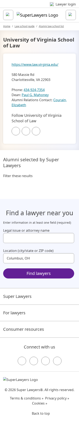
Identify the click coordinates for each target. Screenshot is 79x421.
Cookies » (39, 403)
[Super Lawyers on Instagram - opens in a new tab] (33, 361)
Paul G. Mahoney (35, 95)
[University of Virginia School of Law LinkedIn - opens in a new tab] (36, 131)
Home (6, 26)
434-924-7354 (34, 89)
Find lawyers (39, 273)
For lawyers (14, 313)
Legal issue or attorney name (26, 230)
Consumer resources (23, 329)
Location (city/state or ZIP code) (28, 250)
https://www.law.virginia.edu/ (35, 64)
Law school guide (25, 26)
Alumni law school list (51, 26)
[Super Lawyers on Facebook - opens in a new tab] (22, 361)
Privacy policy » (57, 398)
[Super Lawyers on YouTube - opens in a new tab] (45, 361)
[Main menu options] (8, 15)
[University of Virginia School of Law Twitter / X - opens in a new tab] (26, 131)
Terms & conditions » (26, 398)
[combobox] (38, 238)
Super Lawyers (17, 296)
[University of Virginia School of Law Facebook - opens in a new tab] (16, 131)
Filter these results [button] (18, 176)
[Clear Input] (69, 238)
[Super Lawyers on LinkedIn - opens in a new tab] (57, 361)
